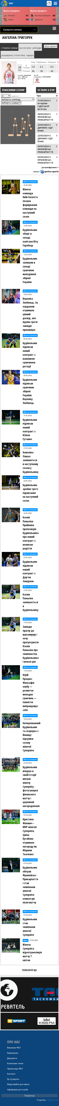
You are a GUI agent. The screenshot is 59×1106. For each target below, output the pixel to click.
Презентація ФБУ (15, 1069)
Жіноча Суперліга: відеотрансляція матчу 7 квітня (31, 952)
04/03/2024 (43, 146)
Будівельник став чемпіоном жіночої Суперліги (30, 927)
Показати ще (29, 1095)
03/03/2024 (43, 157)
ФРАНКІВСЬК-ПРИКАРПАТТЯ (45, 118)
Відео (25, 940)
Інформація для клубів (17, 1089)
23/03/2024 (43, 124)
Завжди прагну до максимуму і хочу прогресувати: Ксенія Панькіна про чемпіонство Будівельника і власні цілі (31, 644)
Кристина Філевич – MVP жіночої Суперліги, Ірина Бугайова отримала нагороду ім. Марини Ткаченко (30, 836)
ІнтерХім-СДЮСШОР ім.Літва (43, 106)
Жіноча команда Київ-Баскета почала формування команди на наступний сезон (30, 202)
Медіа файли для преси (18, 1084)
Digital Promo (53, 1100)
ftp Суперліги (13, 1079)
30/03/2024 (43, 114)
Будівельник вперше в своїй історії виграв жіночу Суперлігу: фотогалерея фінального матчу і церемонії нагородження (31, 786)
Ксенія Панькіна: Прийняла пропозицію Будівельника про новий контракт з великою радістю (31, 533)
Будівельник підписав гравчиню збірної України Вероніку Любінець (30, 391)
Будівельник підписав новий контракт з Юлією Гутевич (30, 429)
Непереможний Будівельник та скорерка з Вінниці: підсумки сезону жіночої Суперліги (31, 736)
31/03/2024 (43, 100)
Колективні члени (15, 1063)
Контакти (11, 1074)
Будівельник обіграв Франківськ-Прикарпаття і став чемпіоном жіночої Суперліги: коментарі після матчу (30, 885)
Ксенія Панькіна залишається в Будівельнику (30, 602)
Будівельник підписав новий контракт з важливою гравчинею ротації (30, 354)
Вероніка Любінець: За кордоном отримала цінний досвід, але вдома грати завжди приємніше (30, 314)
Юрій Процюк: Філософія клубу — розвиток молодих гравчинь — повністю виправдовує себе (30, 692)
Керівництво (12, 1053)
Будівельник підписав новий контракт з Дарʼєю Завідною (30, 571)
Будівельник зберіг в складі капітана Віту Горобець (30, 237)
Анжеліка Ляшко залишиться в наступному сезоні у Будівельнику (30, 462)
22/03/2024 (43, 135)
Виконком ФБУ (14, 1048)
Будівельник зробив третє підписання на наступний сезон (30, 492)
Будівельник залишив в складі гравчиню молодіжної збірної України (30, 270)
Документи (12, 1058)
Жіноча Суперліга (11, 10)
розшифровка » (50, 167)
